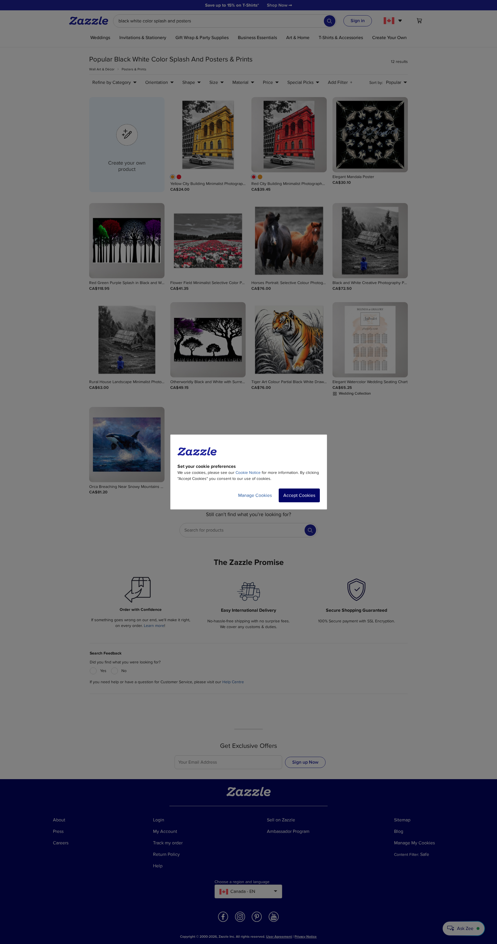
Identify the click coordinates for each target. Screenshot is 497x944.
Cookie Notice (248, 472)
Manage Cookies (255, 495)
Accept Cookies (299, 495)
